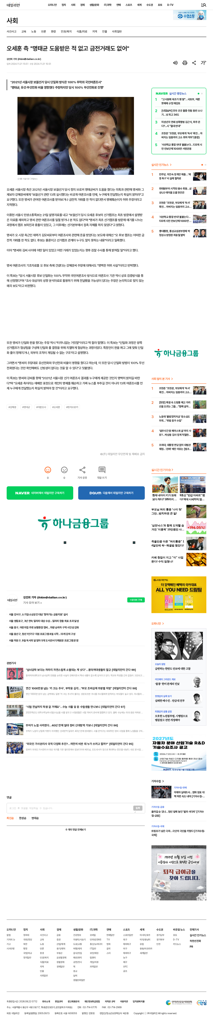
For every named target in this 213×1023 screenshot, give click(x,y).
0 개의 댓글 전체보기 (76, 829)
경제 (82, 5)
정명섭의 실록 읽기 (163, 696)
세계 (139, 5)
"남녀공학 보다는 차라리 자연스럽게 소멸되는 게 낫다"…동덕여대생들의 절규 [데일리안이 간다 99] (81, 670)
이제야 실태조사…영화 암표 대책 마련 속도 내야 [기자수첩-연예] (189, 796)
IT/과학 (107, 5)
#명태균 (26, 407)
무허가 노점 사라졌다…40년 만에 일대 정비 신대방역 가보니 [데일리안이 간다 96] (72, 725)
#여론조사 (41, 407)
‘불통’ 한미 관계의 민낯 (167, 684)
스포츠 (129, 5)
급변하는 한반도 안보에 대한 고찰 (172, 668)
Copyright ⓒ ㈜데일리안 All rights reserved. (155, 1013)
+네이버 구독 (136, 600)
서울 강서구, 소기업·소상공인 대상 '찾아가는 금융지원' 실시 (38, 614)
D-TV (170, 5)
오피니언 (52, 5)
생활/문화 (94, 5)
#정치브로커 (72, 407)
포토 (160, 5)
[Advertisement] (75, 776)
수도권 (149, 5)
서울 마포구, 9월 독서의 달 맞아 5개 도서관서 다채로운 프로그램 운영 (43, 640)
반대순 (35, 818)
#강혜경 (12, 407)
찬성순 (22, 818)
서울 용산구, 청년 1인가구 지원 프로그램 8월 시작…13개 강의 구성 (42, 634)
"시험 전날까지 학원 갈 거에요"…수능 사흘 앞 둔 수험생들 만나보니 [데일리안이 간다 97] (75, 707)
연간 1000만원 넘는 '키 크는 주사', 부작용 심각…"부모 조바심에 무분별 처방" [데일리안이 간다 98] (81, 688)
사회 (73, 5)
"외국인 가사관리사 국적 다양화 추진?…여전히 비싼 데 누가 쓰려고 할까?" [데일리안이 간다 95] (79, 744)
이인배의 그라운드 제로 (165, 679)
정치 (64, 5)
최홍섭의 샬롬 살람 (163, 711)
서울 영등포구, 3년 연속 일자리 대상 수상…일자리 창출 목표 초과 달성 (44, 621)
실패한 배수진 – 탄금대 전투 (170, 700)
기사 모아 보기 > (32, 603)
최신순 (10, 818)
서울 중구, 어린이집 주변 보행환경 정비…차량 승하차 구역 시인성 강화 (44, 627)
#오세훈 (56, 407)
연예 (118, 5)
